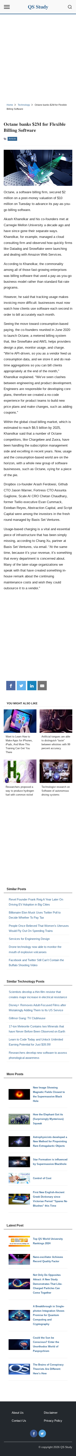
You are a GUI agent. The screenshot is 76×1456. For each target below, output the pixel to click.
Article (12, 138)
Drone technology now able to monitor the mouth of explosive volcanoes (35, 949)
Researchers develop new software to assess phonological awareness (38, 1055)
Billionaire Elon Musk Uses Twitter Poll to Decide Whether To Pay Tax (35, 915)
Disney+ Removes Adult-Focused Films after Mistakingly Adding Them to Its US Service (37, 1007)
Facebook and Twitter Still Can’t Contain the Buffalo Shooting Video (36, 962)
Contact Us (19, 1420)
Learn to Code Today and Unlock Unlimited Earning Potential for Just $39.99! (36, 1042)
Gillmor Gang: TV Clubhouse (27, 1018)
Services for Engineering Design (29, 938)
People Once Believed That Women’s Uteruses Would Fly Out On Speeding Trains (39, 928)
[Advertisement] (38, 58)
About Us (18, 1412)
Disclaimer (50, 1412)
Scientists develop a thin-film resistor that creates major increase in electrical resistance (38, 994)
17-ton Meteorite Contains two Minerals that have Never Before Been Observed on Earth (37, 1029)
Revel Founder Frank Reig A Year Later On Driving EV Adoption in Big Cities (36, 902)
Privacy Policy (53, 1420)
